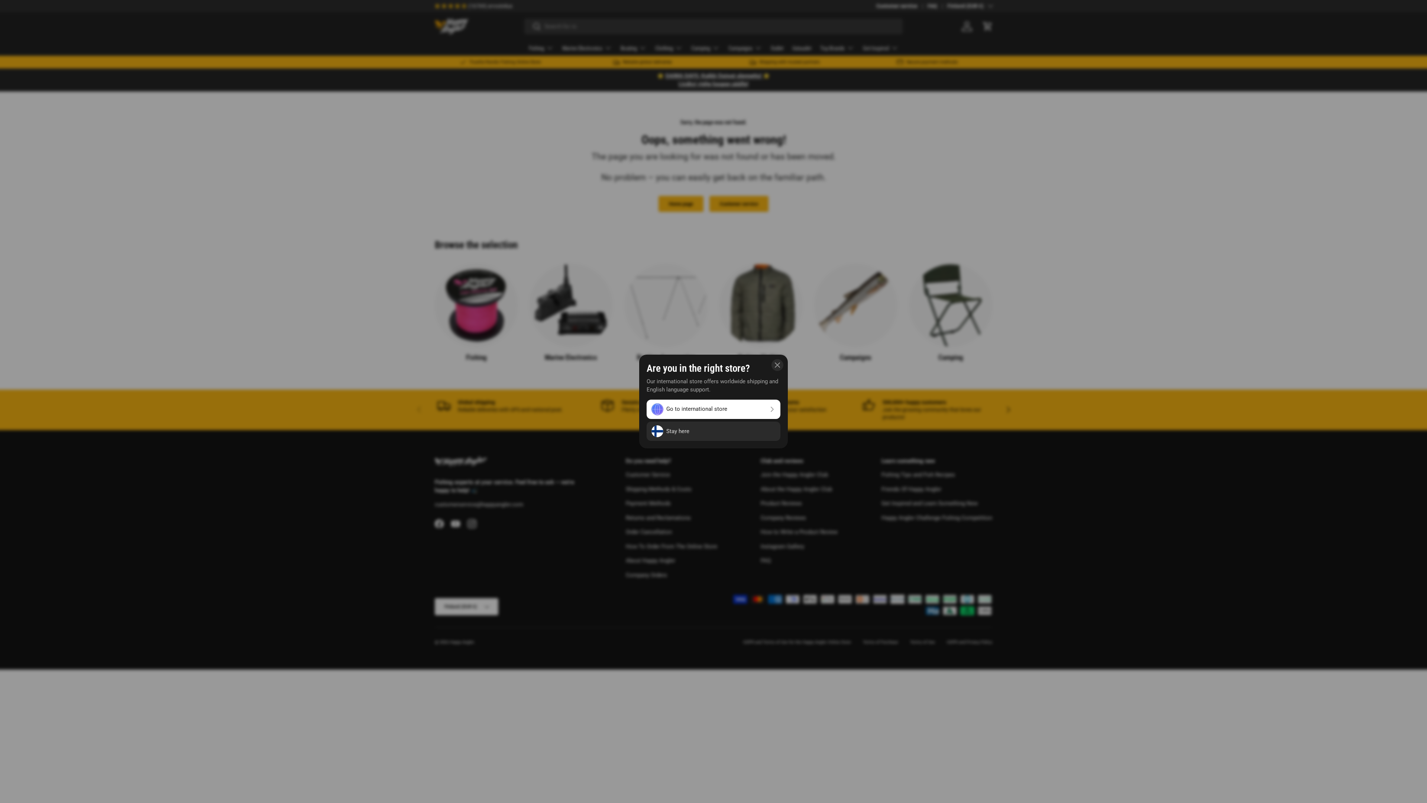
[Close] (777, 365)
